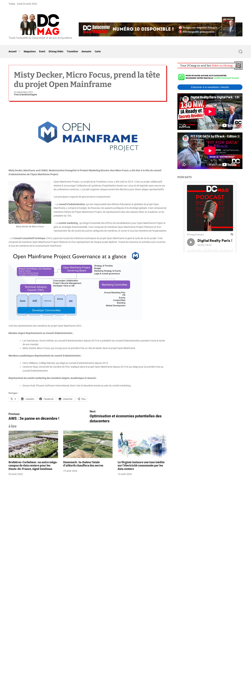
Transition (72, 51)
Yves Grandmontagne (25, 94)
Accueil (13, 51)
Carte (98, 51)
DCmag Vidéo (56, 51)
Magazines (30, 51)
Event (42, 51)
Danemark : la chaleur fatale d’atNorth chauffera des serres (83, 464)
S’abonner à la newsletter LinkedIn (210, 87)
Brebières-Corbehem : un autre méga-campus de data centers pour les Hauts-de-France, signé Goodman (33, 465)
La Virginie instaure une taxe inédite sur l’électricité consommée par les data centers (141, 465)
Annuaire (86, 51)
